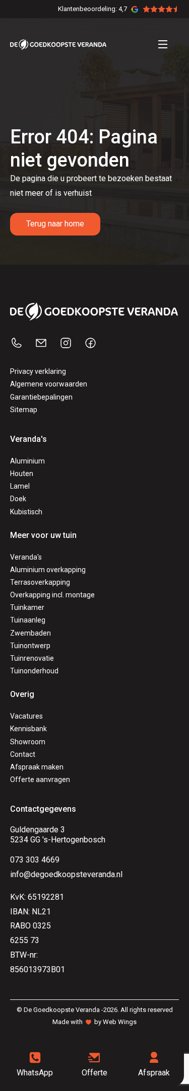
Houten (21, 474)
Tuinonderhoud (34, 671)
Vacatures (26, 716)
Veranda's (26, 557)
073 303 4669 (34, 860)
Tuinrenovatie (32, 658)
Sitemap (23, 410)
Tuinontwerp (30, 646)
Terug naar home (55, 223)
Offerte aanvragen (40, 779)
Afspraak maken (37, 767)
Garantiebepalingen (41, 397)
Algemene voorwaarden (48, 384)
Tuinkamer (27, 607)
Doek (18, 499)
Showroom (27, 742)
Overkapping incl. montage (52, 595)
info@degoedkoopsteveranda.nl (66, 874)
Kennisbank (28, 729)
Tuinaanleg (27, 620)
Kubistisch (26, 512)
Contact (22, 754)
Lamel (20, 486)
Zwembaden (30, 633)
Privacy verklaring (38, 371)
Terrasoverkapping (40, 582)
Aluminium (27, 461)
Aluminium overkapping (48, 570)
